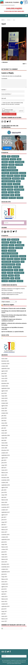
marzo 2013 (4, 596)
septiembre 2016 (5, 539)
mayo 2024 (4, 395)
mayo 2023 (4, 408)
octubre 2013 (4, 584)
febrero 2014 (4, 579)
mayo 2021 (4, 430)
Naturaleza (17, 184)
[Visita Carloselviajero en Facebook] (10, 122)
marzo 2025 (4, 378)
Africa (3, 156)
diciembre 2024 (5, 383)
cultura (4, 167)
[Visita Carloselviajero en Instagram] (5, 122)
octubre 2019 (4, 452)
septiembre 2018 (5, 485)
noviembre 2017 (5, 507)
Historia (17, 175)
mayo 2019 (4, 465)
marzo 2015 (4, 557)
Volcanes (4, 197)
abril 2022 (3, 420)
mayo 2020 (4, 438)
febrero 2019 (4, 472)
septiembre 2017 (5, 512)
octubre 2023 (4, 403)
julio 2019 (3, 460)
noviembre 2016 (5, 534)
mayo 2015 (4, 554)
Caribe (19, 159)
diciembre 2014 (5, 564)
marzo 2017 (4, 527)
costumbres (19, 164)
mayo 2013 (4, 591)
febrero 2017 (4, 529)
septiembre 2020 (5, 435)
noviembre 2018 (5, 480)
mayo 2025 (4, 376)
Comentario (4, 78)
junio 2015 (4, 552)
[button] (26, 15)
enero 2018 (4, 502)
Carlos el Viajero (8, 305)
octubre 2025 (4, 366)
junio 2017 (4, 519)
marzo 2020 (4, 443)
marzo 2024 (4, 398)
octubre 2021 (4, 425)
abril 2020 (3, 440)
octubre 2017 (4, 509)
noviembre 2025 (5, 363)
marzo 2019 (4, 470)
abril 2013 (3, 594)
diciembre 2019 (5, 450)
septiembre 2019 (5, 455)
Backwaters (5, 159)
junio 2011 (4, 609)
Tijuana (17, 192)
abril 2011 (3, 614)
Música (9, 184)
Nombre (3, 89)
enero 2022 (4, 423)
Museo (18, 181)
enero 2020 (4, 448)
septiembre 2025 (5, 368)
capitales (12, 159)
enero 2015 (4, 562)
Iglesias (23, 175)
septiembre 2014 (5, 571)
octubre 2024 (4, 386)
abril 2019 (3, 467)
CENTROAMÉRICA (20, 162)
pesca (16, 186)
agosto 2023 (4, 405)
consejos (11, 164)
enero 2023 (4, 410)
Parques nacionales (7, 186)
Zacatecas (19, 197)
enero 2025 (4, 381)
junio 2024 (4, 393)
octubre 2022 (4, 413)
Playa (21, 186)
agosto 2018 (4, 487)
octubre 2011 (4, 604)
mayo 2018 (4, 495)
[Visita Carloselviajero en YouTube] (5, 232)
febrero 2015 (4, 559)
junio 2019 (4, 462)
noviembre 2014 (5, 566)
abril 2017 (3, 524)
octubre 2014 (4, 569)
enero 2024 (4, 400)
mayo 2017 (4, 522)
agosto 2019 (4, 457)
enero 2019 (4, 475)
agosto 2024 (4, 391)
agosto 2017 (4, 514)
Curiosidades (12, 167)
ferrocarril (5, 173)
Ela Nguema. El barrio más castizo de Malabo (13, 308)
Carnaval (4, 162)
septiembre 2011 (5, 606)
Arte (9, 156)
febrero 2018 (4, 500)
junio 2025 (4, 373)
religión (4, 192)
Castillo (11, 162)
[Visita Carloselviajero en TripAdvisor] (8, 232)
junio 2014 (4, 574)
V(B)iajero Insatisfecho (6, 288)
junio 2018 (4, 492)
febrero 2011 (4, 619)
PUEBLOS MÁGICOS (19, 189)
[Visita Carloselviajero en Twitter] (8, 122)
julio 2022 (3, 415)
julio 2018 (3, 490)
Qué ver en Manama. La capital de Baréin (12, 331)
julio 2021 (3, 428)
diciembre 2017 (5, 505)
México (4, 184)
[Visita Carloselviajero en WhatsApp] (2, 122)
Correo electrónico (6, 94)
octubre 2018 (4, 482)
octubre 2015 (4, 549)
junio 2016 (4, 542)
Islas (22, 178)
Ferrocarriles (14, 173)
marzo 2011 (4, 616)
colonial (4, 164)
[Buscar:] (14, 223)
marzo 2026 (4, 358)
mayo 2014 (4, 576)
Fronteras (22, 173)
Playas (4, 189)
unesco (17, 195)
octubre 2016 (4, 537)
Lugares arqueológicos (8, 181)
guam (3, 175)
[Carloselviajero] (14, 4)
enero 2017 (4, 532)
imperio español (6, 178)
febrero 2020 (4, 445)
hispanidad (10, 175)
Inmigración (16, 178)
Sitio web (3, 98)
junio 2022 (4, 418)
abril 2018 (3, 497)
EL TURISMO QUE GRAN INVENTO (9, 170)
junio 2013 (4, 589)
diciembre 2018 (5, 477)
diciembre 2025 (5, 361)
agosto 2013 (4, 586)
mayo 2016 (4, 544)
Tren (12, 195)
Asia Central (15, 156)
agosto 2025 (4, 371)
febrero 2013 (4, 599)
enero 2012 (4, 601)
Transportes (5, 195)
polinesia (10, 189)
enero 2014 (4, 581)
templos (11, 192)
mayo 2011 (4, 611)
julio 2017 (3, 517)
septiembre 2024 (5, 388)
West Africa (12, 197)
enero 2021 (4, 433)
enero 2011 (4, 621)
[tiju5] (14, 59)
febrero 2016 (4, 547)
